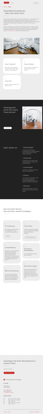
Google (9, 411)
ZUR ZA (8, 236)
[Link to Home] (21, 379)
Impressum (31, 411)
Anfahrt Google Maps (30, 237)
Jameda (5, 411)
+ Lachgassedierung (11, 30)
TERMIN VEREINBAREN (9, 372)
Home (5, 6)
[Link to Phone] (12, 3)
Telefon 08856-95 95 (7, 389)
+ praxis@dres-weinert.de (9, 392)
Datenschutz (37, 411)
